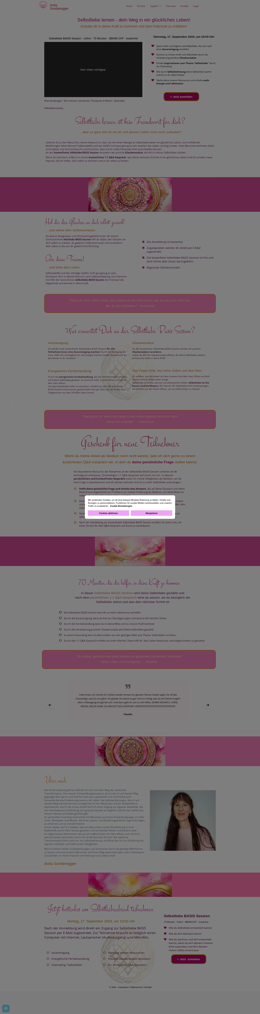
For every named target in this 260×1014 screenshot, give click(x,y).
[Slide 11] (103, 732)
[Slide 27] (142, 732)
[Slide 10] (101, 732)
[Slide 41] (175, 732)
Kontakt (184, 6)
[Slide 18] (120, 732)
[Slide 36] (163, 732)
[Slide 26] (139, 732)
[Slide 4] (86, 732)
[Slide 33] (156, 732)
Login (196, 6)
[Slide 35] (161, 732)
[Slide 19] (123, 732)
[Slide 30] (149, 732)
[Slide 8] (96, 732)
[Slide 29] (147, 732)
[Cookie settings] (6, 1008)
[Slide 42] (178, 732)
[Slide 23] (132, 732)
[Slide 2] (82, 732)
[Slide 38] (168, 732)
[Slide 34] (159, 732)
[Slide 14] (110, 732)
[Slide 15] (113, 732)
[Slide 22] (130, 732)
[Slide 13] (108, 732)
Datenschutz (137, 987)
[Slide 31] (151, 732)
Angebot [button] (154, 6)
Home (129, 6)
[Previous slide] (49, 705)
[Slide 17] (118, 732)
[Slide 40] (173, 732)
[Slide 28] (144, 732)
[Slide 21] (127, 732)
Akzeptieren (151, 513)
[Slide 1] (79, 732)
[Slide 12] (106, 732)
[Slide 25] (137, 732)
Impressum (123, 987)
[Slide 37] (166, 732)
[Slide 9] (98, 732)
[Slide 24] (135, 732)
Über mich (171, 6)
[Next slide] (207, 705)
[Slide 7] (94, 732)
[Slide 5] (89, 732)
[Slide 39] (171, 732)
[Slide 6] (91, 732)
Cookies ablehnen (108, 513)
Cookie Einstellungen (121, 505)
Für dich (141, 6)
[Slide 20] (125, 732)
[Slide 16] (115, 732)
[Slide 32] (154, 732)
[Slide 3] (84, 732)
